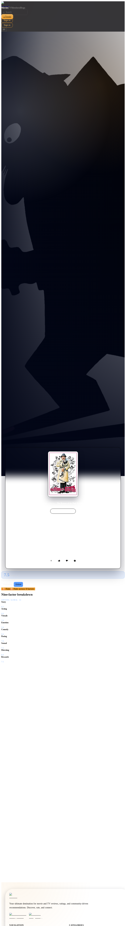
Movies (4, 8)
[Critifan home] (63, 4)
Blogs (22, 8)
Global (18, 584)
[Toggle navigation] (4, 30)
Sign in (7, 20)
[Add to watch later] (51, 560)
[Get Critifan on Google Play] (38, 916)
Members (15, 8)
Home (44, 503)
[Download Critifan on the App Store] (18, 916)
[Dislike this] (67, 560)
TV (9, 8)
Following (7, 584)
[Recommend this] (59, 560)
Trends (7, 16)
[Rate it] (75, 560)
